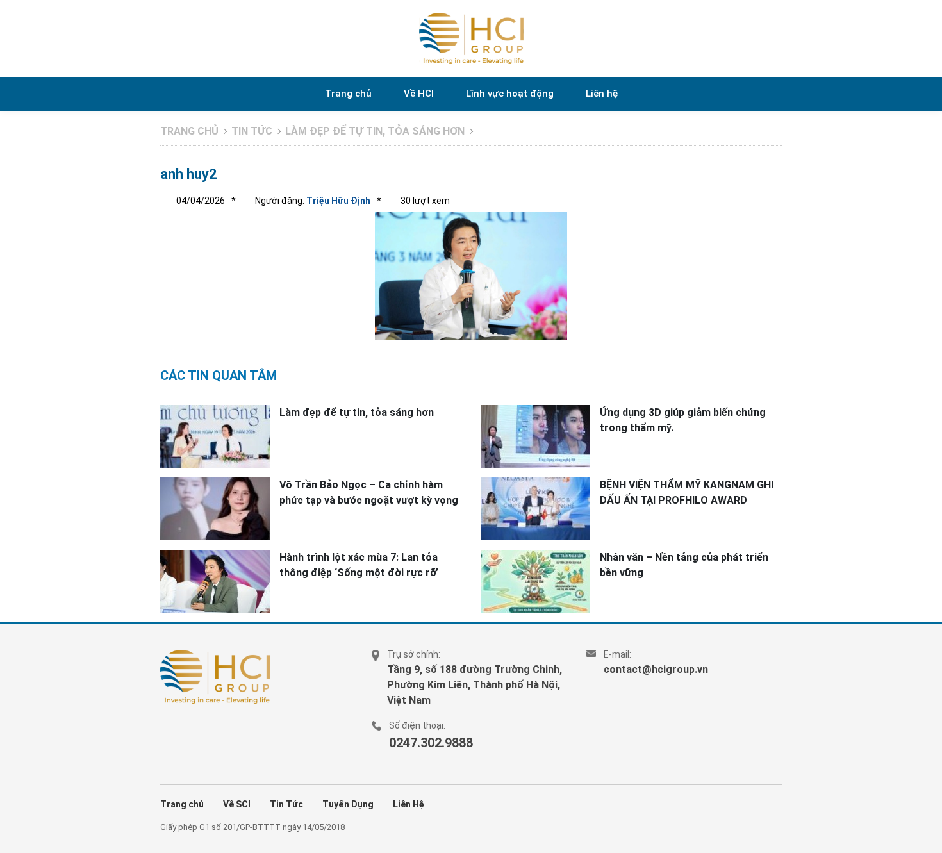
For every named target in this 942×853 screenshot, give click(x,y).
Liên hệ (602, 93)
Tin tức (251, 131)
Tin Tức (286, 804)
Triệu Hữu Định (337, 200)
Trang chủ (348, 93)
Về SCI (237, 804)
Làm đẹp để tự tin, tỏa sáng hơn (375, 131)
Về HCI (419, 93)
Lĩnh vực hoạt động (510, 93)
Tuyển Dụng (348, 804)
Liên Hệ (408, 804)
